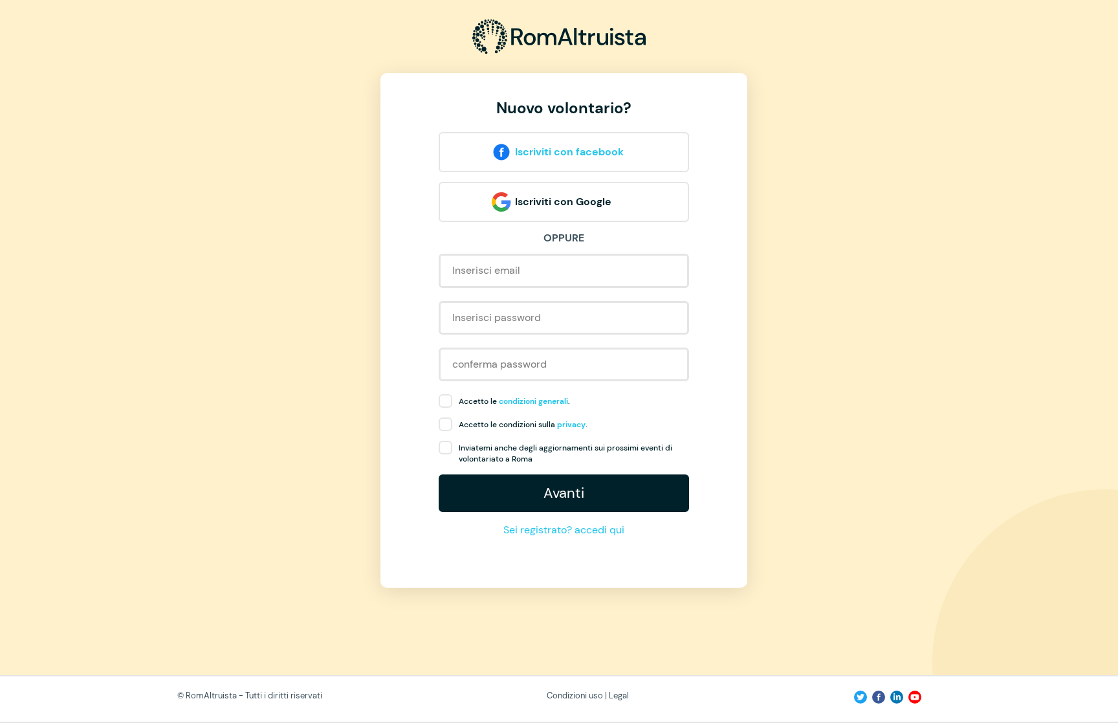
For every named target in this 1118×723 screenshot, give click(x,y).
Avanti (563, 493)
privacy (571, 424)
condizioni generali (533, 401)
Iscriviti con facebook (569, 152)
